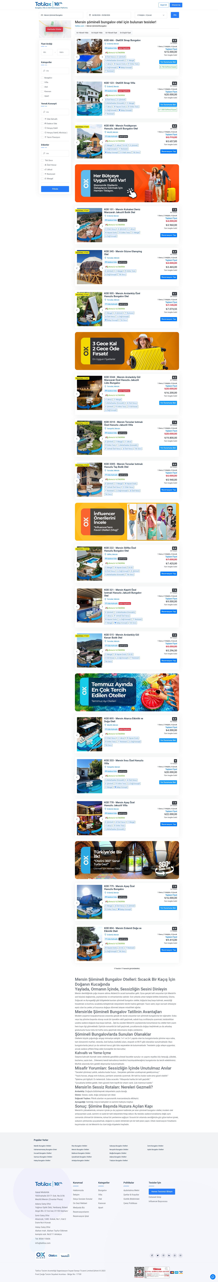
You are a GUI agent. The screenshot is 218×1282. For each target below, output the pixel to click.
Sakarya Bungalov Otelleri (119, 1146)
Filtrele (55, 189)
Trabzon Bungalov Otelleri (119, 1160)
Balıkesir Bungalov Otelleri (81, 1153)
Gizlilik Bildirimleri (131, 1199)
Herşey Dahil (52, 128)
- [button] (145, 15)
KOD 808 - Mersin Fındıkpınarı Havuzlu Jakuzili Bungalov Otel (121, 127)
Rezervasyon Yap (168, 151)
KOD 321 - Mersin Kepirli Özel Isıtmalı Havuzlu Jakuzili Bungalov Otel (122, 592)
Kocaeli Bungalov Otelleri (42, 1153)
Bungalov (48, 78)
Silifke (109, 554)
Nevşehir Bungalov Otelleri (119, 1149)
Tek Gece (48, 160)
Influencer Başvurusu (158, 1201)
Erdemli (110, 44)
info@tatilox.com (42, 1243)
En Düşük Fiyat (125, 33)
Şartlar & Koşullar (131, 1194)
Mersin (116, 44)
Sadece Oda (51, 123)
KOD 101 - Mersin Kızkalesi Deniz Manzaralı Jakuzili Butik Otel (122, 211)
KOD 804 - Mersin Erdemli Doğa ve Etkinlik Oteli (122, 930)
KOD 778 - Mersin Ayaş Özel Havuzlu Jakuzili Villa (119, 804)
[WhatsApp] (174, 1255)
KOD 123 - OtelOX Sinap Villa (119, 82)
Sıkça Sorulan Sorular (82, 1199)
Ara (174, 15)
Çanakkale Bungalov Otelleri (82, 1157)
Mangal (49, 178)
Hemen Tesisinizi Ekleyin (161, 1191)
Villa (46, 82)
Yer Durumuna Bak (168, 62)
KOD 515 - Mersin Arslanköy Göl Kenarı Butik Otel (121, 636)
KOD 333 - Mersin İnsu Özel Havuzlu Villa (123, 762)
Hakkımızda (78, 1190)
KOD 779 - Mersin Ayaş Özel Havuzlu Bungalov (119, 888)
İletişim (76, 1194)
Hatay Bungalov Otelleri (42, 1160)
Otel (46, 87)
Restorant (50, 174)
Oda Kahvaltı (51, 119)
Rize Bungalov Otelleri (79, 1146)
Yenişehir (110, 429)
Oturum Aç (176, 5)
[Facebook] (152, 1255)
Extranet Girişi (155, 1197)
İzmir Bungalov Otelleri (155, 1146)
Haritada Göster (54, 29)
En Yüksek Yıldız (82, 33)
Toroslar (110, 258)
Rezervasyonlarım (81, 1212)
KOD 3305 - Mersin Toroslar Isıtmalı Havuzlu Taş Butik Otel (123, 465)
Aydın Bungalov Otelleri (155, 1149)
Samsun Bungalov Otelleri (43, 1157)
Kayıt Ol (163, 5)
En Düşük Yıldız (96, 33)
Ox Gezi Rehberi (80, 1203)
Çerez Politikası (130, 1203)
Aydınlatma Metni (131, 1190)
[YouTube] (180, 1255)
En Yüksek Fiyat (111, 33)
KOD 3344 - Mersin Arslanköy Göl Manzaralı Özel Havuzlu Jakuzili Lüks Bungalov (122, 380)
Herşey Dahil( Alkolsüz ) (56, 133)
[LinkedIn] (169, 1255)
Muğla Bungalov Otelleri (118, 1153)
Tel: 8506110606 (42, 1239)
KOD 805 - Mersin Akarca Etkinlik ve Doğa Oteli (123, 720)
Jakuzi (49, 169)
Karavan (47, 91)
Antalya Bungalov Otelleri (80, 1160)
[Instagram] (163, 1255)
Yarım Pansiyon (53, 137)
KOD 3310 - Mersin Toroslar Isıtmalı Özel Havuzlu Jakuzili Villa (123, 423)
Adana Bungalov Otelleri (118, 1157)
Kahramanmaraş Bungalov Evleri (45, 1149)
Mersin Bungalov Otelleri (80, 1149)
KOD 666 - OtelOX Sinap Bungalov (122, 40)
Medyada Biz (79, 1207)
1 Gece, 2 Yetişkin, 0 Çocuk (167, 46)
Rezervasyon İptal (81, 1216)
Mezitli (109, 132)
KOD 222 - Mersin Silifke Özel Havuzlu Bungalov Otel (120, 549)
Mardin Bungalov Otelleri (42, 1146)
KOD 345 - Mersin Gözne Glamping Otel (123, 253)
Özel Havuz (51, 165)
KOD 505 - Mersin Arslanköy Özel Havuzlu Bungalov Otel (122, 295)
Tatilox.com (79, 26)
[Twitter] (157, 1255)
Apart (46, 96)
